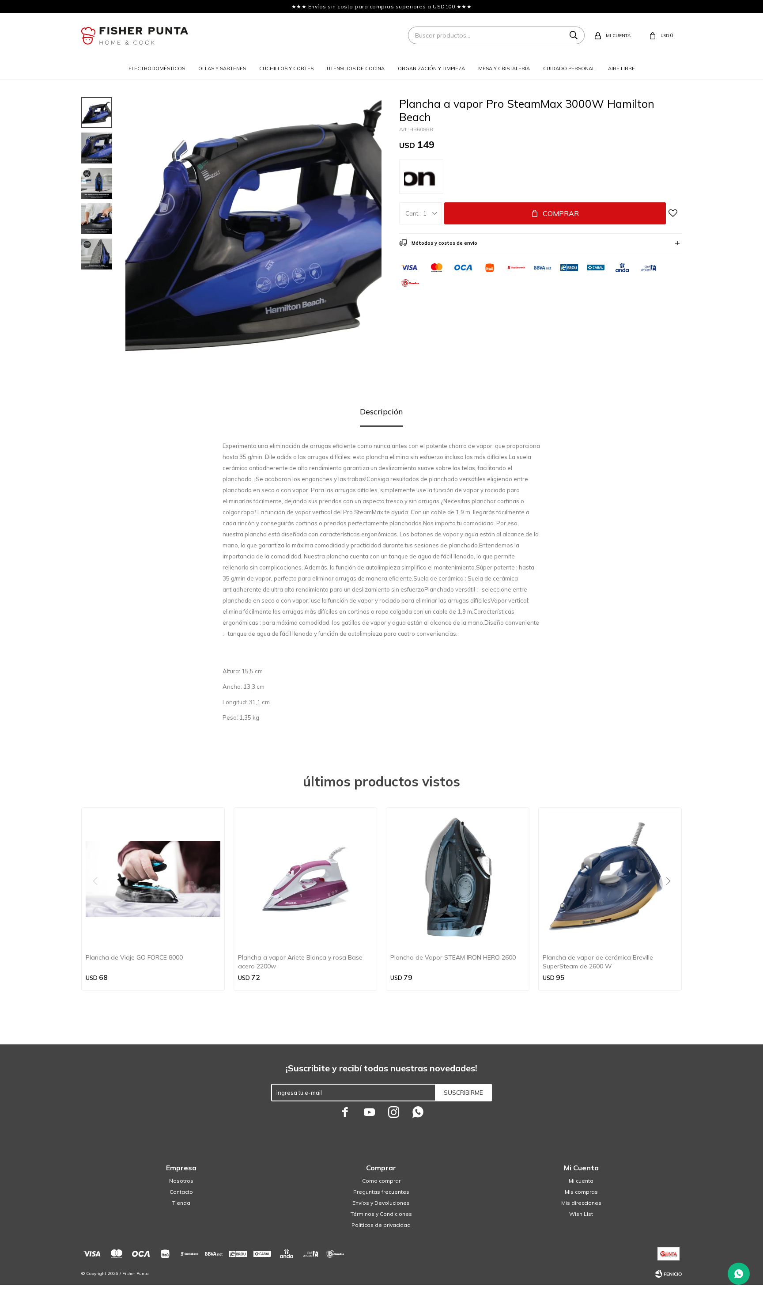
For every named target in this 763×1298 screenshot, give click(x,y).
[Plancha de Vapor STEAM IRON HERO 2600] (457, 879)
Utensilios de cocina (356, 68)
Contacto (181, 1191)
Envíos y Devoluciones (381, 1202)
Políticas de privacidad (381, 1225)
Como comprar (381, 1180)
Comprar (561, 213)
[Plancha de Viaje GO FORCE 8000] (153, 879)
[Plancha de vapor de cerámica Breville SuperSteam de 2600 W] (610, 879)
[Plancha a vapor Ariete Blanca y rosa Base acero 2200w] (305, 879)
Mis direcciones (581, 1202)
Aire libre (621, 68)
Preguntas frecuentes (381, 1191)
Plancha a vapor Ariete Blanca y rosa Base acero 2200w (300, 961)
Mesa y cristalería (504, 68)
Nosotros (181, 1180)
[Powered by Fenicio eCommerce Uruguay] (668, 1273)
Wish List (581, 1214)
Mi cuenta (581, 1180)
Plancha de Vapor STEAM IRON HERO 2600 (453, 957)
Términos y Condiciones (381, 1214)
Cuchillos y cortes (286, 68)
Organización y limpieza (431, 68)
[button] (671, 899)
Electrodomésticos (156, 68)
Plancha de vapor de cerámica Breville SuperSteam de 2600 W (598, 961)
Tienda (181, 1202)
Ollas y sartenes (222, 68)
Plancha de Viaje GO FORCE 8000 (134, 957)
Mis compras (581, 1191)
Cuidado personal (569, 68)
